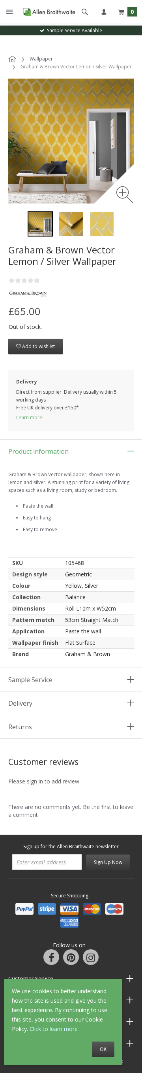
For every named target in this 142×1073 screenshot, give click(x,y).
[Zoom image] (124, 194)
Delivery (20, 703)
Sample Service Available (73, 30)
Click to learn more (54, 1029)
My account (103, 12)
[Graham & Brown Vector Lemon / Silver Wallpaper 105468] (40, 224)
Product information (38, 451)
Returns (20, 727)
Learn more (29, 417)
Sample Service (30, 679)
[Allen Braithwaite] (47, 12)
